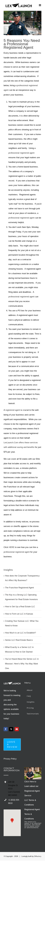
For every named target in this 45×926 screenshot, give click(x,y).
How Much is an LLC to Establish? (20, 633)
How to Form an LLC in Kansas (19, 614)
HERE (11, 547)
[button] (12, 820)
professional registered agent (21, 153)
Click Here (29, 781)
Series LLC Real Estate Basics (19, 640)
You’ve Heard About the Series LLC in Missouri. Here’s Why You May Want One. (22, 663)
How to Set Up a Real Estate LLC (20, 606)
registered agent (13, 410)
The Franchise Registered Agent (19, 587)
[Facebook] (6, 729)
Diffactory (37, 856)
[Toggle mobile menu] (40, 5)
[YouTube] (17, 729)
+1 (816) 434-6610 (14, 801)
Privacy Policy (10, 759)
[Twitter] (11, 729)
